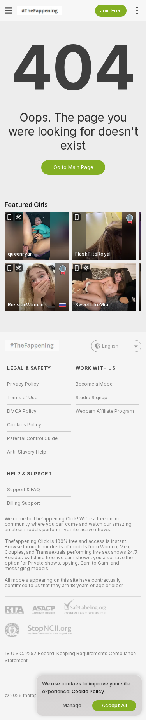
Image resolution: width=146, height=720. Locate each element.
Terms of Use (22, 397)
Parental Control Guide (32, 438)
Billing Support (23, 503)
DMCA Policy (22, 411)
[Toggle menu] (8, 10)
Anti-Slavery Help (26, 452)
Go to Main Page (73, 167)
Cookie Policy (88, 691)
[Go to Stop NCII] (50, 630)
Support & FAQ (23, 489)
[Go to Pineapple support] (13, 630)
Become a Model (95, 384)
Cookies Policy (24, 425)
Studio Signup (91, 397)
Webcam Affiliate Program (105, 411)
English (110, 346)
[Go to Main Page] (45, 10)
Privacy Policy (23, 384)
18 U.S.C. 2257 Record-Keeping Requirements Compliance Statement (70, 657)
